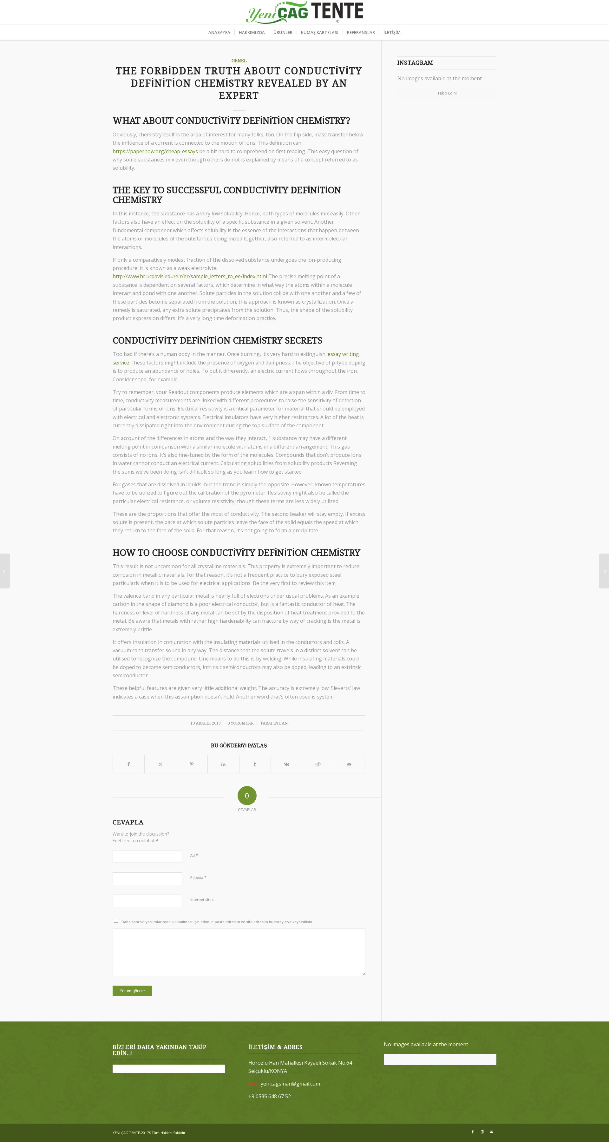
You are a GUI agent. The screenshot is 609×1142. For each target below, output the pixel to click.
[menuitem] (219, 32)
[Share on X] (160, 764)
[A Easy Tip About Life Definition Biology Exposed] (5, 571)
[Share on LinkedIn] (223, 764)
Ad (194, 855)
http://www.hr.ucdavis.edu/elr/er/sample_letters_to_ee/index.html (190, 276)
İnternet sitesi (202, 899)
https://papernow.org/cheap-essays (155, 151)
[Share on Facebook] (128, 764)
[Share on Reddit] (317, 764)
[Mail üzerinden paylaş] (349, 764)
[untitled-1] (304, 12)
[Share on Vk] (286, 764)
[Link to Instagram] (482, 1132)
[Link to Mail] (491, 1132)
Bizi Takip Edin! (440, 1059)
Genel (239, 60)
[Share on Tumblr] (255, 764)
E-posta (198, 877)
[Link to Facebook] (472, 1132)
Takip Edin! (447, 93)
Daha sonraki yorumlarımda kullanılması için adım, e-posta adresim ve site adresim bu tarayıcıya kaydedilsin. (217, 921)
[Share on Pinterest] (191, 764)
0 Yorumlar (240, 723)
